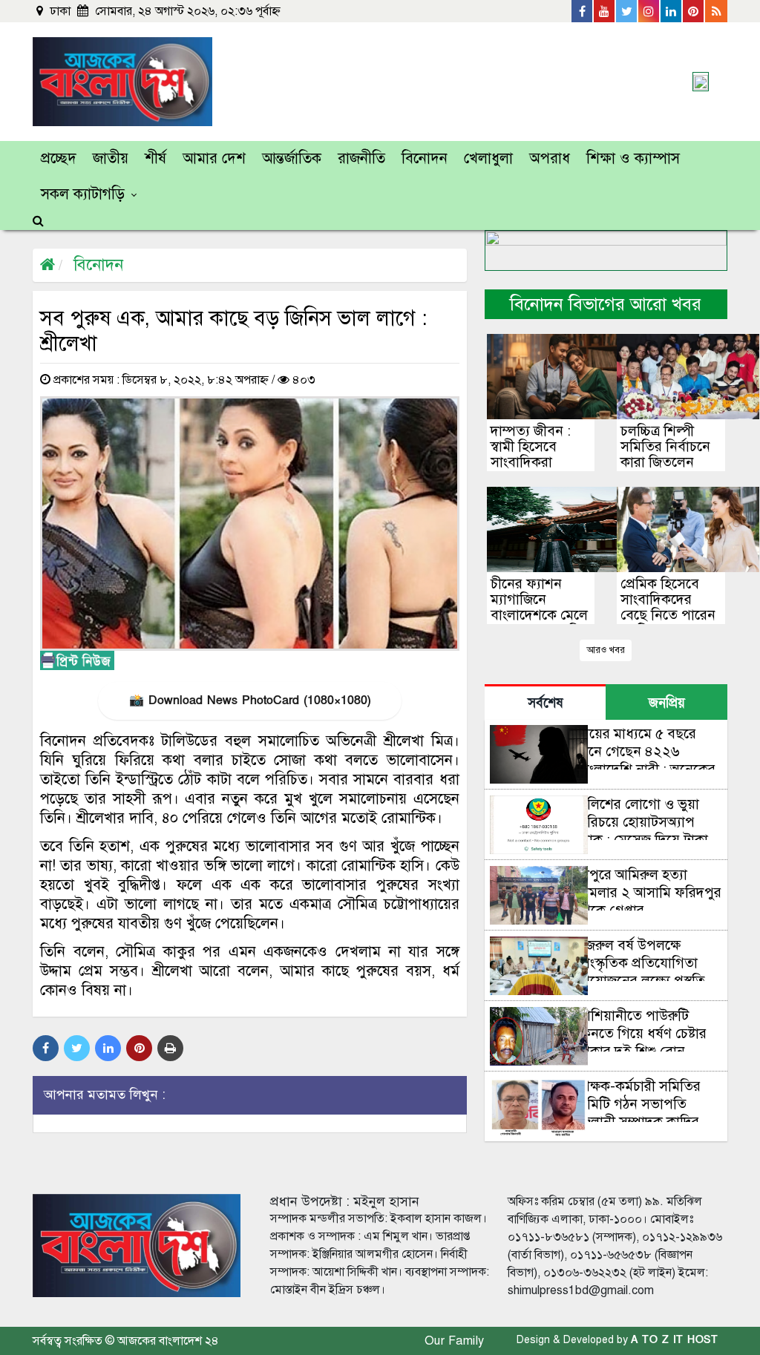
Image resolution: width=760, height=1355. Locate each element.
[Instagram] (649, 11)
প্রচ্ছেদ (58, 158)
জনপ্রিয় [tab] (667, 703)
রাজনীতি (361, 158)
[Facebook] (582, 11)
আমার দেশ (214, 158)
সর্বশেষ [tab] (545, 703)
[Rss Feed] (716, 11)
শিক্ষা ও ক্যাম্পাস (633, 158)
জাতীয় (110, 158)
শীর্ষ (155, 158)
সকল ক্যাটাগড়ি (83, 194)
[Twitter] (627, 11)
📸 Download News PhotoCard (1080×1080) (249, 700)
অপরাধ (549, 158)
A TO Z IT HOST (674, 1340)
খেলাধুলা (488, 158)
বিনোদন (425, 158)
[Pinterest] (694, 11)
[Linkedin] (672, 11)
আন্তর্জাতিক (291, 158)
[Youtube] (605, 11)
